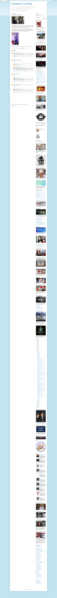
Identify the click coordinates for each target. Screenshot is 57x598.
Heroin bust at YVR (39, 380)
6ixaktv (37, 560)
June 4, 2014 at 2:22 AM (18, 59)
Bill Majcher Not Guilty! (38, 73)
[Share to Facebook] (23, 48)
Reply (14, 57)
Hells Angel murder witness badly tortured (42, 459)
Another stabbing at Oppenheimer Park (41, 388)
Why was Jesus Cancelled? (39, 221)
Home (22, 105)
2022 (37, 343)
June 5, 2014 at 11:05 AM (18, 73)
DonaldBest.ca (38, 558)
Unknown (14, 52)
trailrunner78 (14, 59)
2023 (37, 342)
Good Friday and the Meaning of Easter (40, 223)
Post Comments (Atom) (16, 106)
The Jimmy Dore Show (38, 554)
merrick (14, 73)
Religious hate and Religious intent (40, 219)
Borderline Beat (38, 547)
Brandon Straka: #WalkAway (39, 549)
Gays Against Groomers (38, 557)
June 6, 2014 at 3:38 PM (22, 89)
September (38, 354)
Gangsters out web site (38, 27)
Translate (41, 15)
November (38, 352)
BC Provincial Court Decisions (39, 561)
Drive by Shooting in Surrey (40, 361)
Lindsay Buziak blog (38, 552)
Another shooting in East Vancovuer (41, 366)
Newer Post (13, 105)
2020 (37, 345)
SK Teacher (16, 64)
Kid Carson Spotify (38, 567)
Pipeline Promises (39, 370)
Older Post (32, 105)
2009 (37, 407)
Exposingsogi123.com (38, 563)
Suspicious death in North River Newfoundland (40, 358)
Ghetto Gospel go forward (17, 8)
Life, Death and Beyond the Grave (40, 222)
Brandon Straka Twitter (38, 556)
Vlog (27, 10)
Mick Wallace (37, 572)
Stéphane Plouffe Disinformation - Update (42, 483)
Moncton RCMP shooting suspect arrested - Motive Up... (40, 389)
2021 (37, 344)
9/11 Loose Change (38, 582)
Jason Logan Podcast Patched (39, 576)
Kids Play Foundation (38, 575)
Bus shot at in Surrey (39, 359)
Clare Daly (37, 571)
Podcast (25, 10)
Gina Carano (37, 553)
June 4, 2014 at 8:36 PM (22, 67)
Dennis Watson (16, 67)
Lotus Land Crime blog (38, 569)
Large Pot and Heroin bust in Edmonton (41, 379)
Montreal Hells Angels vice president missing (42, 455)
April (37, 400)
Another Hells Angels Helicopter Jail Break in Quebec (41, 384)
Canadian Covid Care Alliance (39, 550)
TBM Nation (37, 546)
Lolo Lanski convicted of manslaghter (42, 474)
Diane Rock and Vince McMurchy (40, 383)
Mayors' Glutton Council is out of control (41, 378)
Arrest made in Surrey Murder (40, 365)
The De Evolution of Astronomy (39, 245)
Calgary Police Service (38, 568)
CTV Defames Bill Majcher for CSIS (40, 74)
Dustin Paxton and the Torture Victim (42, 464)
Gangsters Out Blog (21, 3)
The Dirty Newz (38, 564)
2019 (37, 346)
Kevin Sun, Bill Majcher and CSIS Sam (40, 76)
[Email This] (21, 48)
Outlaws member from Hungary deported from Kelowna (42, 488)
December (38, 351)
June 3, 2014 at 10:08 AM (18, 52)
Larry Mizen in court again (39, 397)
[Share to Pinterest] (24, 48)
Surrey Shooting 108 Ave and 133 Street (41, 373)
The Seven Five (38, 581)
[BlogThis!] (22, 48)
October (38, 353)
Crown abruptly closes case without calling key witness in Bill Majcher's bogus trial (40, 81)
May (37, 399)
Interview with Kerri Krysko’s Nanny (40, 377)
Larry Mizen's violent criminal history (21, 25)
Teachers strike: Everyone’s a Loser (41, 371)
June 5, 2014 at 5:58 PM (22, 78)
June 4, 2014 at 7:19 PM (20, 64)
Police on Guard (38, 565)
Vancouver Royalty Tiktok (39, 574)
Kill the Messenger (38, 580)
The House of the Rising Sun (39, 309)
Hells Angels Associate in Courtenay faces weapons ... (41, 372)
